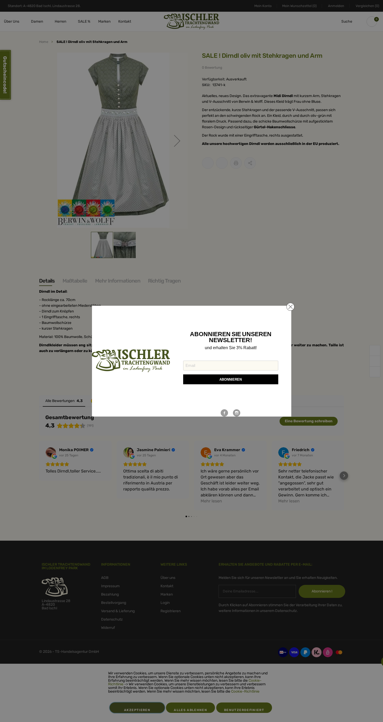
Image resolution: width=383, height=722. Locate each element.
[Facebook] (224, 413)
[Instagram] (236, 413)
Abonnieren (230, 379)
